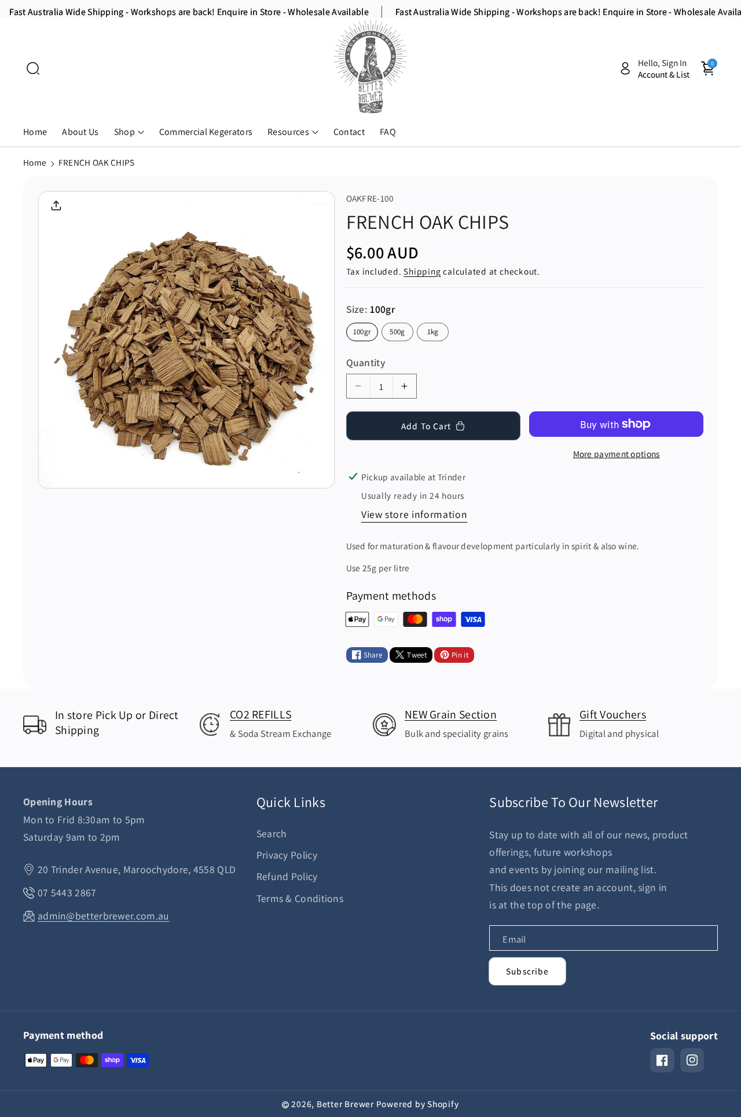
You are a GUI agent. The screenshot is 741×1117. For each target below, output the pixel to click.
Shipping (422, 271)
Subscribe (527, 971)
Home (34, 162)
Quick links (290, 802)
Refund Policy (287, 876)
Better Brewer (345, 1103)
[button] (33, 68)
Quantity (366, 362)
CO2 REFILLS (260, 714)
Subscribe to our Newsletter (573, 802)
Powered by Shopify (417, 1103)
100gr (362, 332)
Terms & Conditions (299, 898)
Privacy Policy (286, 855)
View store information (414, 514)
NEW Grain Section (451, 714)
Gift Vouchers (612, 714)
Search (271, 833)
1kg (433, 332)
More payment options (616, 453)
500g (397, 332)
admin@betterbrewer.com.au (104, 915)
